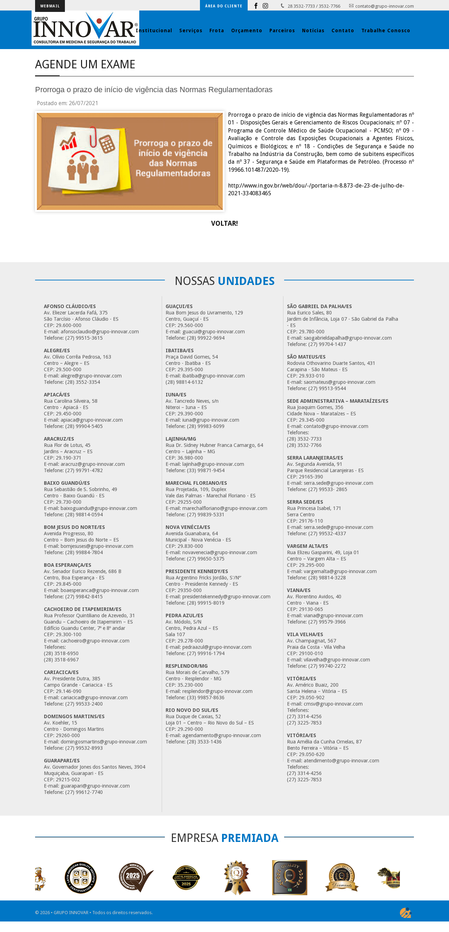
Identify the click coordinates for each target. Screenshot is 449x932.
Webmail (50, 6)
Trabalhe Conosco (385, 30)
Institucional (154, 30)
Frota (216, 30)
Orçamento (246, 30)
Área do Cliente (223, 6)
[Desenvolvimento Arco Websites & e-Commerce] (406, 913)
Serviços (190, 30)
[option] (60, 877)
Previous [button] (45, 858)
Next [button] (41, 898)
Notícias (313, 30)
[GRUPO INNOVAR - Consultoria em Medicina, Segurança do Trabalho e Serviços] (85, 28)
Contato (342, 30)
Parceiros (282, 30)
